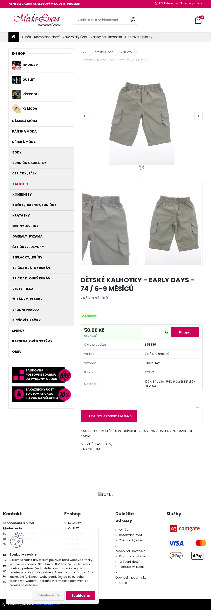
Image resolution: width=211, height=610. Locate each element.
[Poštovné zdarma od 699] (41, 369)
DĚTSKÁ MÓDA (104, 52)
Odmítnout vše (49, 595)
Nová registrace (191, 3)
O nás (26, 37)
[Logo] (36, 20)
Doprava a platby (138, 37)
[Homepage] (13, 37)
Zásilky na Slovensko (106, 37)
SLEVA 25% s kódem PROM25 (109, 416)
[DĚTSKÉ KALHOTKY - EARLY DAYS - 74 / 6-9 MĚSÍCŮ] (142, 116)
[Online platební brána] (184, 523)
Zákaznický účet (75, 37)
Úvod (84, 52)
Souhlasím (80, 595)
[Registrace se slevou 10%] (41, 388)
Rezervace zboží (47, 37)
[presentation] (85, 116)
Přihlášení (166, 3)
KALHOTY (126, 52)
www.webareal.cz (49, 604)
